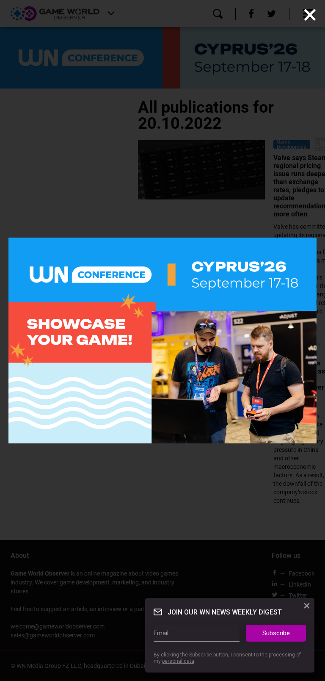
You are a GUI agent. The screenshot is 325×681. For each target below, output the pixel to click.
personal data (178, 661)
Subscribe (276, 633)
